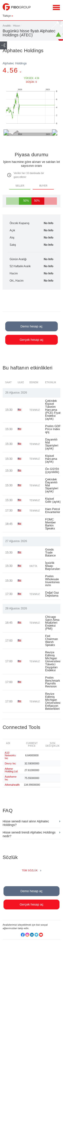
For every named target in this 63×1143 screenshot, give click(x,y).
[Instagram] (27, 935)
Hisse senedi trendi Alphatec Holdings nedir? (29, 834)
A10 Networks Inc (10, 755)
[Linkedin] (32, 935)
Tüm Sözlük (30, 870)
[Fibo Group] (17, 8)
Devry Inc (10, 763)
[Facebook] (23, 935)
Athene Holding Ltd (11, 770)
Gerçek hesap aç (31, 340)
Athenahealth (12, 784)
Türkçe (7, 15)
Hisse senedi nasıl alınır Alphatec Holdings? (26, 823)
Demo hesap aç (31, 326)
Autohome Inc (10, 778)
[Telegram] (36, 935)
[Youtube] (41, 935)
